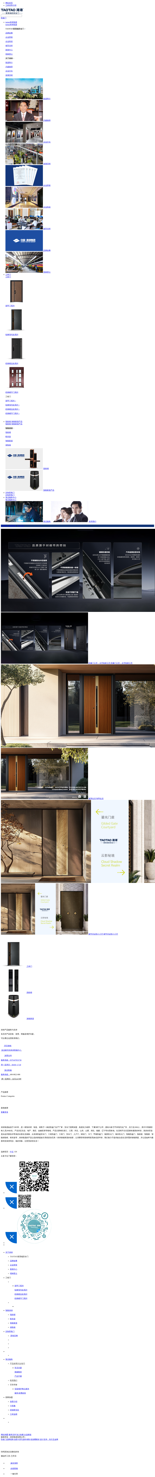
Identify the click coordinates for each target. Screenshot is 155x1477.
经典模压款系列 (11, 363)
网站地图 (4, 1435)
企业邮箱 (27, 1435)
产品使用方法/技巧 (17, 1364)
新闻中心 (9, 50)
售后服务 (9, 1359)
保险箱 (8, 445)
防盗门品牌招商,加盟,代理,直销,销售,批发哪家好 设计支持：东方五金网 (29, 1439)
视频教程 (18, 1372)
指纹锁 (8, 432)
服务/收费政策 (20, 1393)
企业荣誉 (9, 37)
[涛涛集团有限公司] (12, 13)
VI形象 (13, 1406)
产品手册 (18, 1376)
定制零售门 (10, 1331)
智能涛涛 (9, 1310)
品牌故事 (9, 33)
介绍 (15, 1402)
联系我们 (5, 526)
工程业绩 (13, 1414)
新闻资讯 (12, 526)
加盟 (12, 1402)
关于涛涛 (9, 1252)
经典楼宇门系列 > (12, 413)
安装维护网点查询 (22, 1389)
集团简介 (9, 63)
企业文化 (9, 71)
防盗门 (3, 18)
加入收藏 (20, 1435)
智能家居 (9, 441)
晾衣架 (8, 437)
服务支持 (12, 1435)
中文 (19, 526)
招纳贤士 (9, 54)
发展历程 (9, 75)
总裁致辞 (9, 67)
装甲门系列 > (10, 401)
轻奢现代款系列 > (12, 405)
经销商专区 (14, 1410)
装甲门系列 (10, 306)
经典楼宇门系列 (11, 392)
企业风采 (9, 41)
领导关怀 (9, 46)
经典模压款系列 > (12, 409)
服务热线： (5, 1074)
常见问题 (18, 1368)
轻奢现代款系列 (11, 335)
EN (22, 526)
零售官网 (14, 1336)
